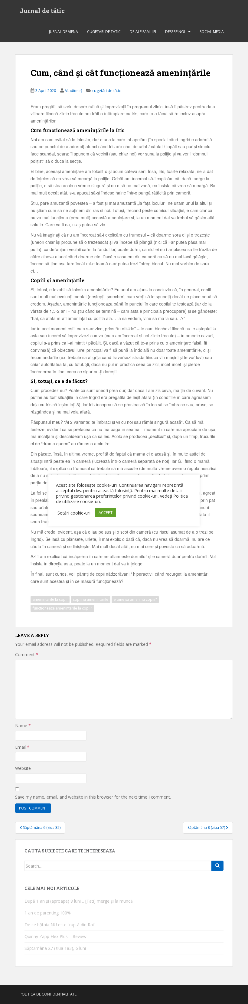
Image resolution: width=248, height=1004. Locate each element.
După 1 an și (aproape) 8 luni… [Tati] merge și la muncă (78, 901)
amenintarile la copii (50, 599)
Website (23, 768)
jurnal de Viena (63, 31)
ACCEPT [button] (106, 512)
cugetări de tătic (104, 31)
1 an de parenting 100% (47, 913)
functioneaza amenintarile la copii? (62, 608)
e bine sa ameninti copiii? (135, 599)
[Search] (217, 866)
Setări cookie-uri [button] (73, 512)
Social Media (212, 31)
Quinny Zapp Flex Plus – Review (55, 936)
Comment (26, 654)
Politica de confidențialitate (48, 994)
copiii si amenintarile (90, 599)
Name (23, 725)
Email (22, 747)
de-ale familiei (143, 31)
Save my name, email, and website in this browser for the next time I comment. (93, 797)
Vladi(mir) (73, 90)
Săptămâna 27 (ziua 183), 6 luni (55, 948)
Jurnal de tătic (42, 11)
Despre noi (175, 31)
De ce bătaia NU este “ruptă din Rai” (59, 924)
